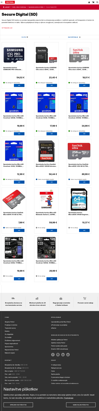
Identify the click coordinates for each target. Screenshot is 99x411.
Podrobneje (68, 398)
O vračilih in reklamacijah (59, 380)
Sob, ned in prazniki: (11, 377)
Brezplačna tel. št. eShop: (13, 368)
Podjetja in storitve (11, 325)
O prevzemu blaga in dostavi (60, 377)
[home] (10, 2)
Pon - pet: (8, 374)
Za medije (8, 337)
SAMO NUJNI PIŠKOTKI (81, 405)
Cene (53, 371)
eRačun (53, 328)
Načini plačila (55, 374)
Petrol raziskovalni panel (59, 346)
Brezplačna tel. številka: (12, 365)
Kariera (7, 331)
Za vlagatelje (9, 334)
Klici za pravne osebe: (12, 380)
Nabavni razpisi (10, 353)
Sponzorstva (9, 347)
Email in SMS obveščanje (59, 349)
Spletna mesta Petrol (58, 343)
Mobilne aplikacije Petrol (59, 340)
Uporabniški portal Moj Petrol (60, 322)
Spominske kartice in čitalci (36, 7)
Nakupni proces (56, 368)
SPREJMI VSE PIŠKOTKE (18, 405)
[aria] (6, 7)
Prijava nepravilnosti (11, 343)
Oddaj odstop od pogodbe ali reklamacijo (65, 383)
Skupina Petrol (9, 322)
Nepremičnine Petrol (11, 350)
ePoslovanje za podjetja (59, 325)
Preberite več (7, 28)
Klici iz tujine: (9, 371)
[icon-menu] (1, 2)
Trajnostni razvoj (10, 328)
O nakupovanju (56, 365)
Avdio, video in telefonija (19, 7)
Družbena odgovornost (12, 340)
